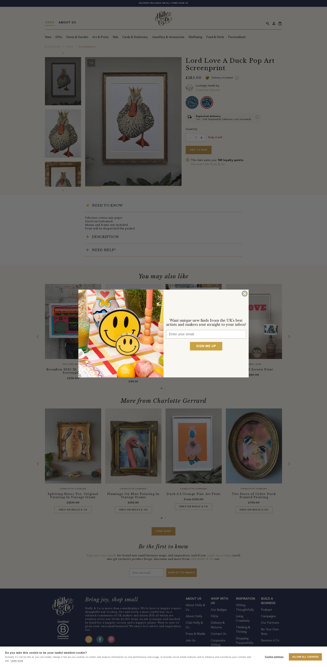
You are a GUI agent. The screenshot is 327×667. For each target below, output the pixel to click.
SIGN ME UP (206, 346)
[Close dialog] (244, 293)
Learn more (17, 660)
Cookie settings (274, 657)
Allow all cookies (305, 657)
